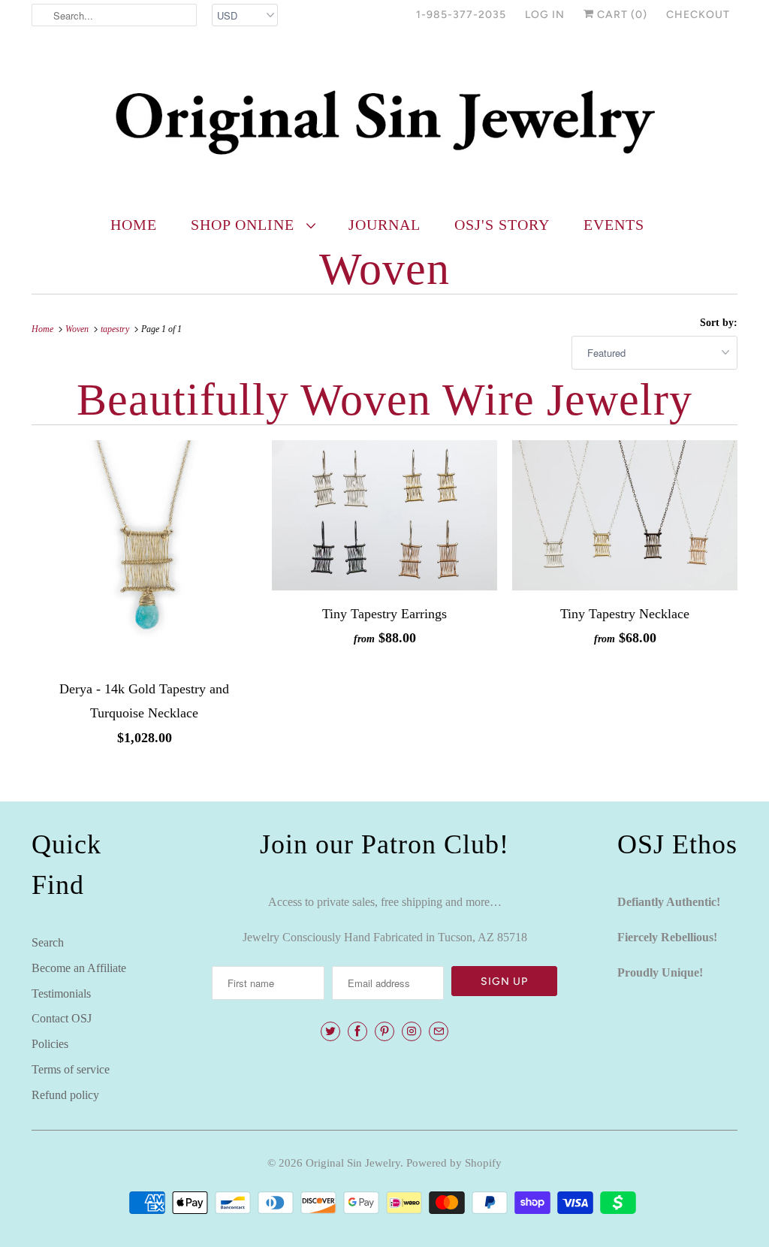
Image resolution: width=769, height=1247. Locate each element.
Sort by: (718, 322)
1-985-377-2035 (461, 14)
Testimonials (61, 993)
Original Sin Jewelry (353, 1163)
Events (614, 224)
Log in (545, 14)
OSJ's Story (502, 224)
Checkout (698, 14)
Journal (384, 224)
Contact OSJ (62, 1018)
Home (133, 224)
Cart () (620, 14)
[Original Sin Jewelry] (384, 121)
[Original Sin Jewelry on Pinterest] (384, 1031)
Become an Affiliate (79, 968)
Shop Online (245, 224)
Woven (384, 269)
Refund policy (65, 1094)
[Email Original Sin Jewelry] (438, 1031)
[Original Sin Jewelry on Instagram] (411, 1031)
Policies (50, 1043)
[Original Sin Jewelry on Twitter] (330, 1031)
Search (48, 942)
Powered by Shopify (454, 1163)
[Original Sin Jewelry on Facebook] (357, 1031)
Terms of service (71, 1069)
